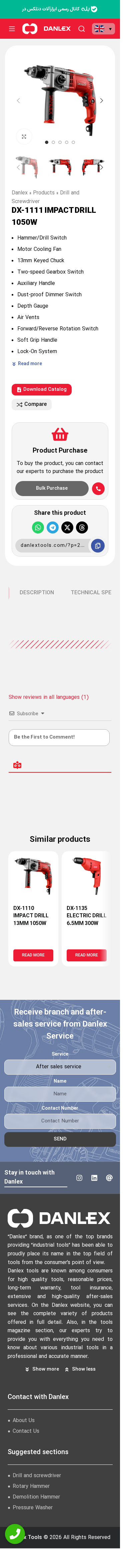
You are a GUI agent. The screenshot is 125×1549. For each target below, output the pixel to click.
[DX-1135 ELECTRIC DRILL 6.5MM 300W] (87, 876)
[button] (103, 28)
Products (44, 193)
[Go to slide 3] (60, 142)
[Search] (82, 28)
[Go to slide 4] (66, 142)
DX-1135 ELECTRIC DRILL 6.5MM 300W (87, 916)
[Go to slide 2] (53, 142)
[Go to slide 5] (73, 142)
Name (60, 1081)
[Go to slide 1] (46, 142)
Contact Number (60, 1108)
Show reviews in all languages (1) (49, 697)
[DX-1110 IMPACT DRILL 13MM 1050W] (33, 876)
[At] (109, 1178)
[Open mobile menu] (12, 28)
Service (60, 1054)
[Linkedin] (94, 1178)
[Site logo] (29, 28)
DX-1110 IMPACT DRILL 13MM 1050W (31, 916)
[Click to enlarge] (24, 136)
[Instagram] (79, 1178)
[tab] (37, 593)
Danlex (20, 193)
